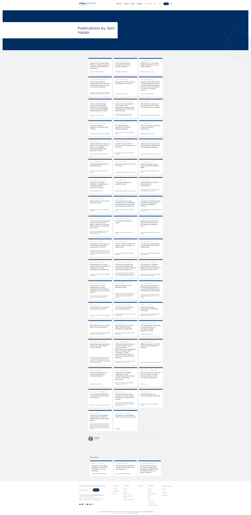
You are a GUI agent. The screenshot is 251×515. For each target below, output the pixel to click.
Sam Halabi (96, 437)
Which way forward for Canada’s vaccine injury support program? (123, 64)
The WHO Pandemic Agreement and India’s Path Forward (99, 127)
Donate (166, 3)
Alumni (149, 488)
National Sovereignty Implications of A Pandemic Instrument (149, 309)
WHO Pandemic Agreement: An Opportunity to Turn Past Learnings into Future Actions (150, 105)
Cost (149, 498)
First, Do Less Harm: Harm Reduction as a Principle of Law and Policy (125, 145)
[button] (171, 4)
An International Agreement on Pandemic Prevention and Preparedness (99, 395)
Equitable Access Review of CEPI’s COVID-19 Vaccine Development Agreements (124, 327)
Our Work (126, 3)
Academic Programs (153, 505)
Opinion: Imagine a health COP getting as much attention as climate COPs (125, 245)
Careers (115, 493)
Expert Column (148, 3)
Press (155, 3)
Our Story (115, 488)
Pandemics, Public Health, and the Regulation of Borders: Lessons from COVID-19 (99, 245)
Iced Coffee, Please (133, 513)
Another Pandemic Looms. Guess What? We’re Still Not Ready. (150, 165)
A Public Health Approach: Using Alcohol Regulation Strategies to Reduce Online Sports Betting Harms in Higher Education (149, 469)
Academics (140, 3)
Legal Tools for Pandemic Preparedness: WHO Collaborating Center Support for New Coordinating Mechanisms (125, 376)
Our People (116, 491)
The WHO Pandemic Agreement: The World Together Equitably (122, 127)
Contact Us (150, 502)
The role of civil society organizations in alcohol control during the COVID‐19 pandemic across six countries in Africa (100, 289)
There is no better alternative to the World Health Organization (150, 127)
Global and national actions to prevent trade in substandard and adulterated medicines (150, 145)
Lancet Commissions (128, 499)
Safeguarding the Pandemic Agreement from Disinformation (150, 184)
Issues (124, 491)
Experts (133, 3)
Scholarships (151, 500)
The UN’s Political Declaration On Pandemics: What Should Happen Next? (150, 245)
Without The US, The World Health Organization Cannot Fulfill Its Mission (150, 64)
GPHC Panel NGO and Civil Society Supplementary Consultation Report (98, 374)
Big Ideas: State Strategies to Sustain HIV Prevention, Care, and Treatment (125, 467)
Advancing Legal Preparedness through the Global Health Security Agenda (100, 345)
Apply (149, 495)
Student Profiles (152, 493)
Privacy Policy (150, 511)
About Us (119, 3)
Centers (125, 488)
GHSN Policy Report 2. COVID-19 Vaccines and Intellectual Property (150, 345)
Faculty (150, 491)
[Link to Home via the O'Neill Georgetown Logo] (87, 5)
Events (159, 3)
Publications (126, 493)
